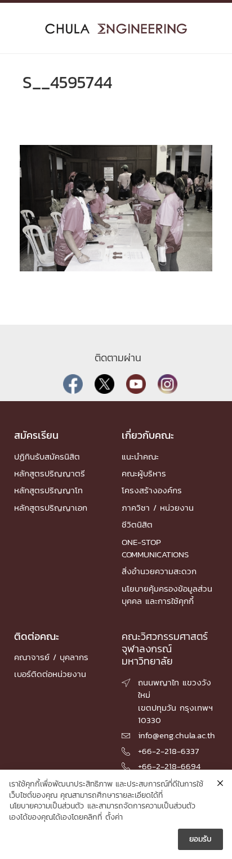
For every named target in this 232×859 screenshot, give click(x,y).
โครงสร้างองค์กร (152, 490)
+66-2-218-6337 (168, 750)
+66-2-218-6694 (169, 766)
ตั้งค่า (114, 817)
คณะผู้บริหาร (144, 473)
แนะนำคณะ (140, 456)
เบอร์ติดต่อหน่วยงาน (50, 673)
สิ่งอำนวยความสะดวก (159, 571)
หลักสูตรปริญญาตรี (49, 473)
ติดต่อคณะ (36, 636)
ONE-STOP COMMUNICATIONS (155, 548)
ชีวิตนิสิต (137, 524)
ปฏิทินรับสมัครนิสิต (47, 456)
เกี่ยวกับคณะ (148, 435)
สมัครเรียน (36, 435)
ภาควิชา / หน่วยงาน (158, 507)
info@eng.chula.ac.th (176, 735)
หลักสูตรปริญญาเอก (50, 507)
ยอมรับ (200, 839)
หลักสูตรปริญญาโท (48, 490)
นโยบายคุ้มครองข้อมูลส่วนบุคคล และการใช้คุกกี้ (167, 594)
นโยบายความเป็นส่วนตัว (47, 806)
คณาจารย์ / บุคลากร (51, 657)
